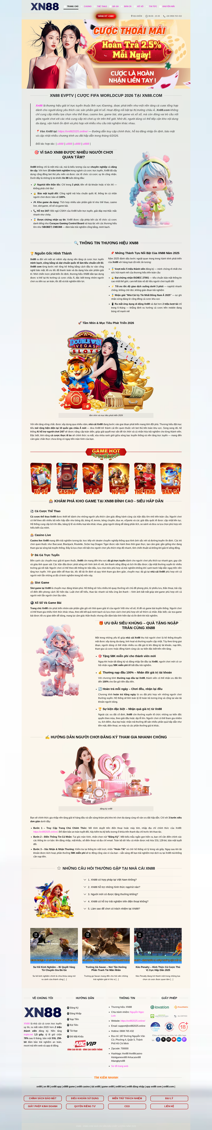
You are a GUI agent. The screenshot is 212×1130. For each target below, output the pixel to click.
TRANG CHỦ (72, 6)
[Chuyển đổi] (85, 880)
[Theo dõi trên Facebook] (158, 1039)
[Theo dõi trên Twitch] (184, 1039)
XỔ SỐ (140, 6)
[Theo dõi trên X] (163, 1039)
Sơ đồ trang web (119, 1066)
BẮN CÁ (128, 6)
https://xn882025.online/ (73, 131)
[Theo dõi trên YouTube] (173, 1039)
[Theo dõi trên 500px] (179, 1039)
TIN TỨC (153, 6)
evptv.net (28, 1034)
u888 (60, 143)
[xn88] (44, 6)
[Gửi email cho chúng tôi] (168, 1039)
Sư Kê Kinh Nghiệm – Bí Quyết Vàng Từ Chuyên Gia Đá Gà (54, 969)
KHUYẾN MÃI (169, 6)
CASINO (87, 6)
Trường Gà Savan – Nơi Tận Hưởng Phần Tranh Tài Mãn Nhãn (106, 969)
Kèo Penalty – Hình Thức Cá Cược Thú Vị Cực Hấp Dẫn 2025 (158, 969)
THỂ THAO (102, 6)
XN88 (27, 1023)
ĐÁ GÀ (115, 6)
